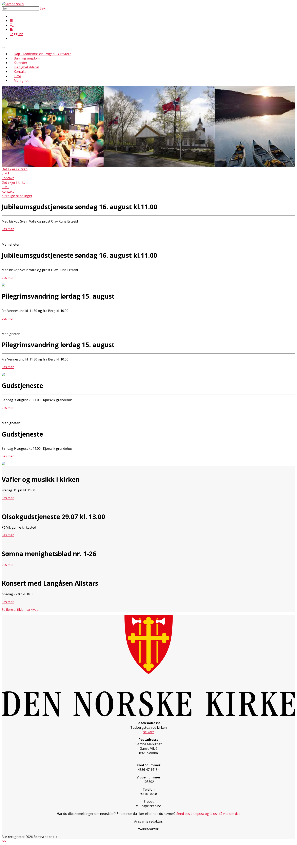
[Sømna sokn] (13, 4)
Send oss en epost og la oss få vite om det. (208, 813)
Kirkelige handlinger (17, 196)
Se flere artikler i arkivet (20, 609)
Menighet (21, 80)
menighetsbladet (26, 67)
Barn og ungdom (27, 58)
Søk (42, 8)
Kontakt (20, 71)
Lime (17, 76)
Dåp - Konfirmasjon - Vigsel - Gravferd (42, 54)
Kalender (20, 62)
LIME (5, 173)
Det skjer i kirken (14, 169)
